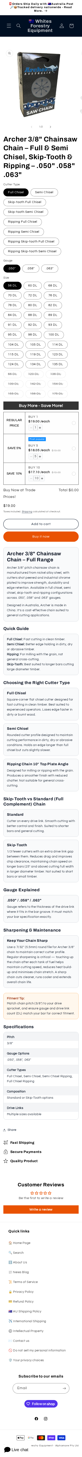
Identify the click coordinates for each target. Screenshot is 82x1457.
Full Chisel (16, 192)
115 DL (13, 354)
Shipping (27, 511)
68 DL (52, 285)
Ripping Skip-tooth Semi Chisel (32, 251)
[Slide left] (31, 126)
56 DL (12, 285)
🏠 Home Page (19, 1243)
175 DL (60, 395)
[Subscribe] (64, 1388)
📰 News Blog (18, 1272)
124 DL (13, 364)
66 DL (15, 375)
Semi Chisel (44, 192)
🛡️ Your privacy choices (26, 1360)
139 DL (16, 385)
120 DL (36, 375)
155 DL (16, 395)
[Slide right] (50, 126)
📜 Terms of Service (23, 1282)
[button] (9, 26)
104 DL (13, 344)
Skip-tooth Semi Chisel (26, 211)
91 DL (12, 324)
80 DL (32, 305)
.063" (50, 268)
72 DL (32, 295)
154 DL (60, 385)
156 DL (38, 395)
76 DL (52, 295)
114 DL (57, 344)
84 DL (12, 315)
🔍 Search (16, 1252)
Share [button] (12, 1129)
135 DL (57, 364)
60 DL (32, 285)
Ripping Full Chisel (22, 221)
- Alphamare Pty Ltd (66, 1445)
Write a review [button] (41, 1209)
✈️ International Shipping (27, 1321)
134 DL (35, 364)
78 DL (12, 305)
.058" (31, 268)
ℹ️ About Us (17, 1262)
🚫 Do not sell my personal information (37, 1350)
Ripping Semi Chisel (23, 231)
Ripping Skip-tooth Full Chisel (31, 241)
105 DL (35, 344)
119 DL (35, 354)
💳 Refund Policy (20, 1301)
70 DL (12, 295)
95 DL (12, 334)
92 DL (32, 324)
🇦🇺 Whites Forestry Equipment (33, 1445)
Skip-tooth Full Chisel (24, 202)
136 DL (58, 375)
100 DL (53, 334)
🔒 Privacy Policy (21, 1291)
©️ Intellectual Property (26, 1331)
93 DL (52, 324)
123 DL (57, 354)
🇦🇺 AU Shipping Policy (24, 1311)
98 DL (32, 334)
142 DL (38, 385)
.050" (12, 268)
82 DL (52, 305)
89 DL (52, 315)
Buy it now (41, 536)
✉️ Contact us (18, 1340)
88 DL (32, 315)
